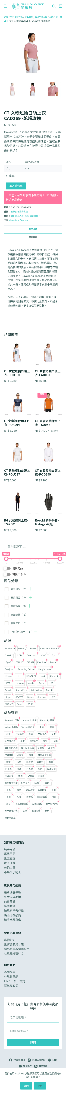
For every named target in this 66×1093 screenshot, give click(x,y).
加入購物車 (16, 185)
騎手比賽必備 (12, 919)
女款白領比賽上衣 (19, 211)
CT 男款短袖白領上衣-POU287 (17, 472)
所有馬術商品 (16, 17)
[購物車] (60, 6)
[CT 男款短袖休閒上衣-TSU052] (48, 402)
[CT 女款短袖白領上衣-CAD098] (48, 352)
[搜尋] (53, 6)
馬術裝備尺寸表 (14, 944)
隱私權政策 (11, 985)
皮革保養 (18, 614)
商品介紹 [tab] (33, 229)
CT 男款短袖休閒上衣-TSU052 (48, 423)
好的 (26, 1085)
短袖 (27, 216)
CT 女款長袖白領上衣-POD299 (48, 472)
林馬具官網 (11, 976)
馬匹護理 (19, 606)
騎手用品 (19, 589)
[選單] (6, 6)
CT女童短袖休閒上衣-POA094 (16, 423)
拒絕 (39, 1085)
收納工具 (18, 623)
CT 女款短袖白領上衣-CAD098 (48, 373)
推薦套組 (9, 906)
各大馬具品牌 (12, 897)
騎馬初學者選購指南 (16, 949)
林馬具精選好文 (14, 953)
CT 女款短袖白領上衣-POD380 (17, 373)
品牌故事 (9, 972)
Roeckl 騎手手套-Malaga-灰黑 (47, 522)
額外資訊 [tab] (33, 237)
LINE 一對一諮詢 (14, 981)
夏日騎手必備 (17, 216)
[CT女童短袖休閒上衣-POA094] (17, 402)
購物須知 (9, 940)
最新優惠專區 (12, 892)
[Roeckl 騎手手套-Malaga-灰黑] (48, 502)
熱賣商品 (9, 901)
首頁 (6, 17)
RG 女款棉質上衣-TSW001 (16, 522)
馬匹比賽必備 (12, 915)
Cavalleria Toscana (19, 220)
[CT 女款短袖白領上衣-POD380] (17, 352)
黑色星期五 (35, 216)
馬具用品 (19, 597)
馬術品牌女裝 (41, 17)
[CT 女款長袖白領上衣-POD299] (48, 452)
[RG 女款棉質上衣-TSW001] (17, 502)
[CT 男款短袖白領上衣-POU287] (17, 452)
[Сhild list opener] (30, 588)
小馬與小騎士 (21, 631)
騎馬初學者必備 (14, 910)
